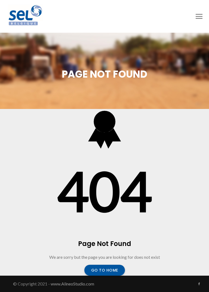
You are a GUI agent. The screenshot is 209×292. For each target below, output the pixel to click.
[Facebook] (199, 284)
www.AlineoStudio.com (72, 283)
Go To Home (104, 270)
